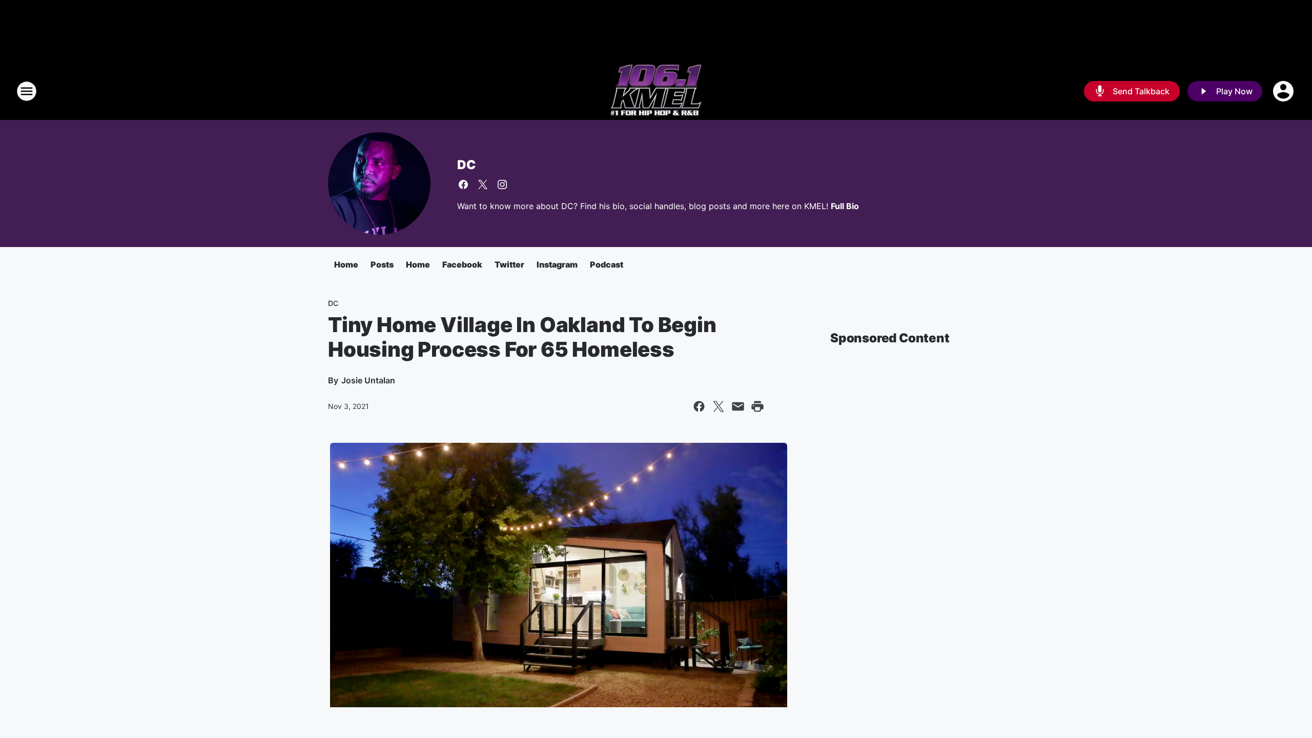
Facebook (462, 264)
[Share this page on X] (718, 406)
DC (466, 164)
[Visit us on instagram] (502, 184)
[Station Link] (656, 91)
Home (346, 264)
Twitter (509, 264)
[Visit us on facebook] (463, 184)
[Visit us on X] (483, 184)
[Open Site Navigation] (26, 91)
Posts (382, 264)
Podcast (606, 264)
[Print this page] (757, 406)
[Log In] (1284, 91)
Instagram (557, 264)
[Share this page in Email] (738, 406)
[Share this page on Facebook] (699, 406)
